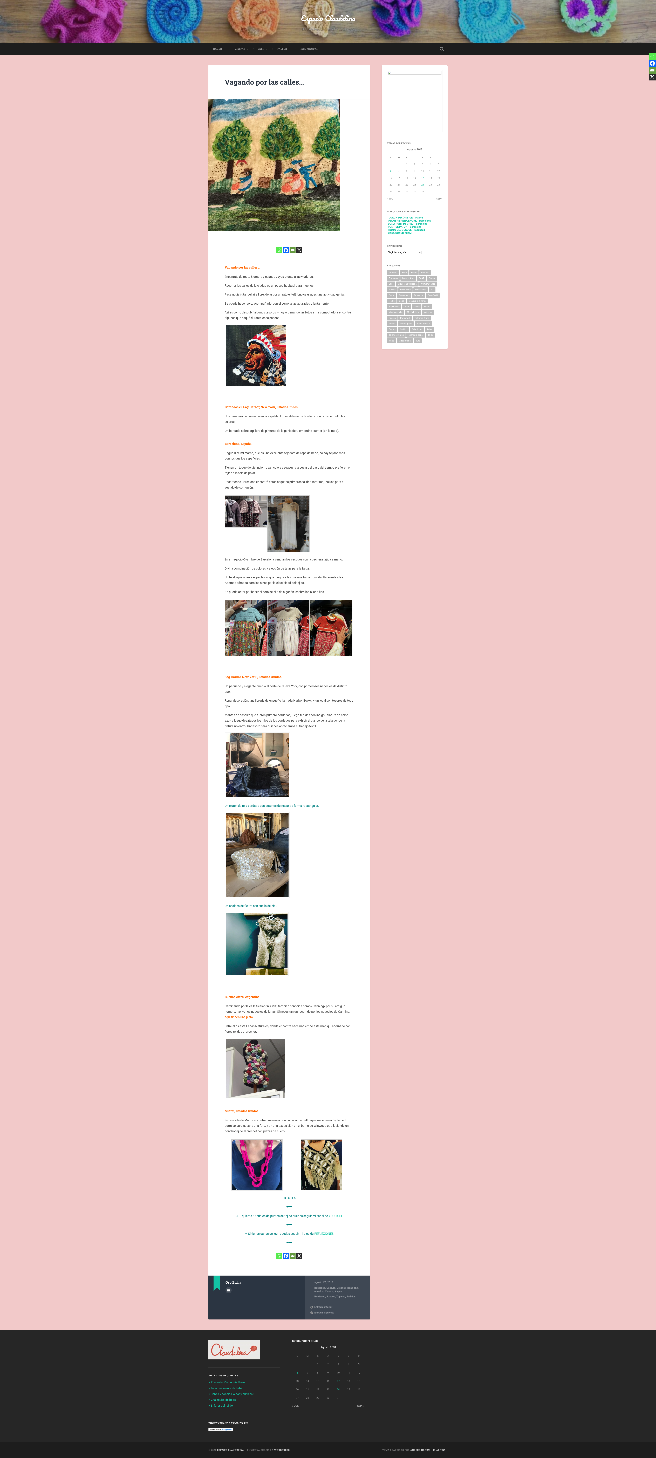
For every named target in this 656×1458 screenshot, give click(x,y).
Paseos (329, 1291)
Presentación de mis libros (228, 1382)
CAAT (421, 278)
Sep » (439, 198)
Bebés (414, 272)
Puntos (392, 329)
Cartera (432, 278)
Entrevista (418, 295)
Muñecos (427, 312)
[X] (299, 250)
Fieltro (392, 301)
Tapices (340, 1296)
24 (422, 184)
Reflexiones (417, 329)
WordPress (282, 1450)
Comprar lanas (428, 284)
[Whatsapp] (279, 250)
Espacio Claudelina (328, 18)
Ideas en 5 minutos (417, 301)
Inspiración (394, 306)
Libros (417, 306)
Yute (418, 341)
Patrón (392, 324)
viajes (391, 341)
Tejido (430, 335)
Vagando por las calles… (264, 81)
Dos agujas (404, 295)
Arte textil (393, 272)
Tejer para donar (415, 335)
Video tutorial (405, 341)
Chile (391, 284)
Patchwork (405, 318)
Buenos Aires (408, 278)
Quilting (403, 329)
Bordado (425, 272)
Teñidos (351, 1296)
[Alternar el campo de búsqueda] (442, 49)
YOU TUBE (336, 1216)
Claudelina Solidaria (407, 284)
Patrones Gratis (422, 318)
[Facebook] (286, 250)
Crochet (341, 1287)
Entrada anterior (323, 1307)
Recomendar (309, 48)
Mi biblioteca (413, 312)
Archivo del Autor (229, 1290)
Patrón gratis (406, 324)
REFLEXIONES (324, 1233)
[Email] (293, 250)
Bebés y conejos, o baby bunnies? (232, 1394)
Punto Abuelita (423, 324)
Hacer (217, 48)
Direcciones (420, 290)
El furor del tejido (222, 1405)
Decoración (405, 290)
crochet (392, 290)
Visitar (240, 48)
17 (422, 177)
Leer (261, 48)
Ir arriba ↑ (440, 1450)
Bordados (319, 1287)
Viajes (338, 1291)
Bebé (404, 272)
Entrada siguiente (324, 1312)
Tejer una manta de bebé (226, 1388)
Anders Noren (420, 1450)
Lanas (406, 306)
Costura (330, 1287)
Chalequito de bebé (223, 1399)
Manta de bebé (395, 312)
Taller (282, 48)
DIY (432, 290)
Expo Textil (433, 295)
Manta (427, 306)
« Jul (390, 198)
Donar (391, 295)
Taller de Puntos (396, 335)
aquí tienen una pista (239, 1017)
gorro (401, 301)
